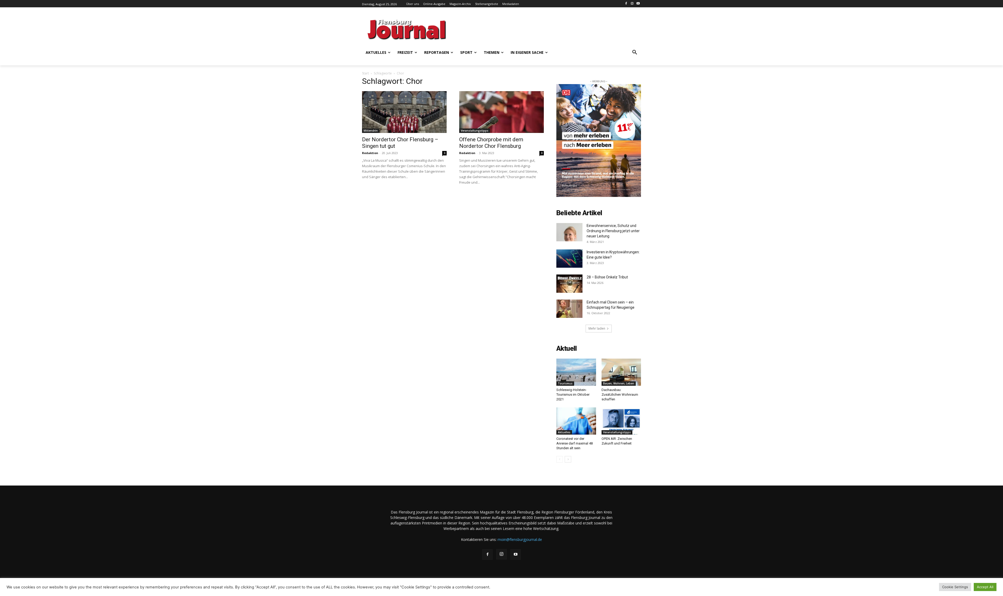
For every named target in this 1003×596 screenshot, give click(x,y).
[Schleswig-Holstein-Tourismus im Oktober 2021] (576, 372)
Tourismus (565, 383)
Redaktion (370, 153)
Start (365, 73)
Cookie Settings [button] (955, 587)
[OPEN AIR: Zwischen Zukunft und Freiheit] (621, 421)
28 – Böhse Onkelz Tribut (608, 277)
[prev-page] (559, 459)
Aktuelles (564, 432)
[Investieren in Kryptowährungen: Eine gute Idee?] (569, 258)
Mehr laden (596, 328)
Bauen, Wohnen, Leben (618, 383)
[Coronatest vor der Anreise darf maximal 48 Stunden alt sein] (576, 421)
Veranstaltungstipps (474, 130)
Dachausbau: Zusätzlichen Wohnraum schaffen (620, 394)
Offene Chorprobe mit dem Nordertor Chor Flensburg (491, 142)
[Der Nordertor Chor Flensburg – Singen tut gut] (404, 112)
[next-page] (568, 459)
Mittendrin (371, 130)
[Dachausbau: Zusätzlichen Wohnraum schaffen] (621, 372)
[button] (634, 52)
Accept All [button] (985, 587)
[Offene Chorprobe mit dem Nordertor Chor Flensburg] (501, 112)
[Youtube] (638, 4)
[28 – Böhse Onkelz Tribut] (569, 283)
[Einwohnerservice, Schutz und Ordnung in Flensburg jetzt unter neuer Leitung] (569, 232)
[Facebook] (626, 4)
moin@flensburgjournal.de (520, 539)
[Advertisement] (552, 28)
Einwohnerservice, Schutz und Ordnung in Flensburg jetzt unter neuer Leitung (613, 231)
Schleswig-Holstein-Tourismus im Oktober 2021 (573, 394)
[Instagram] (632, 4)
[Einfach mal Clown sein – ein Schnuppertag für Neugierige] (569, 309)
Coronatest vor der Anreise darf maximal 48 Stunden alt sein (574, 443)
